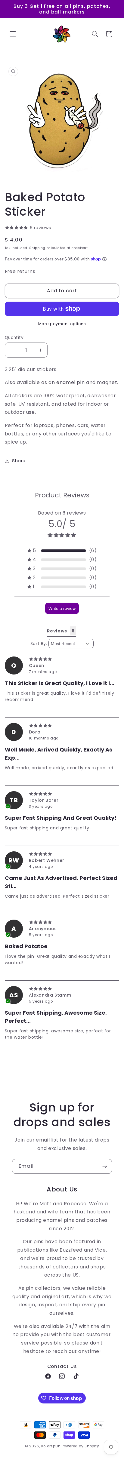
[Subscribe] (105, 1166)
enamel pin (70, 382)
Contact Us (62, 1366)
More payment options (62, 323)
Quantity (14, 337)
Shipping (37, 248)
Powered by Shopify (80, 1446)
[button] (13, 34)
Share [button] (19, 461)
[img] (62, 659)
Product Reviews (62, 495)
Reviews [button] (57, 631)
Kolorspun (51, 1446)
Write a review (62, 608)
